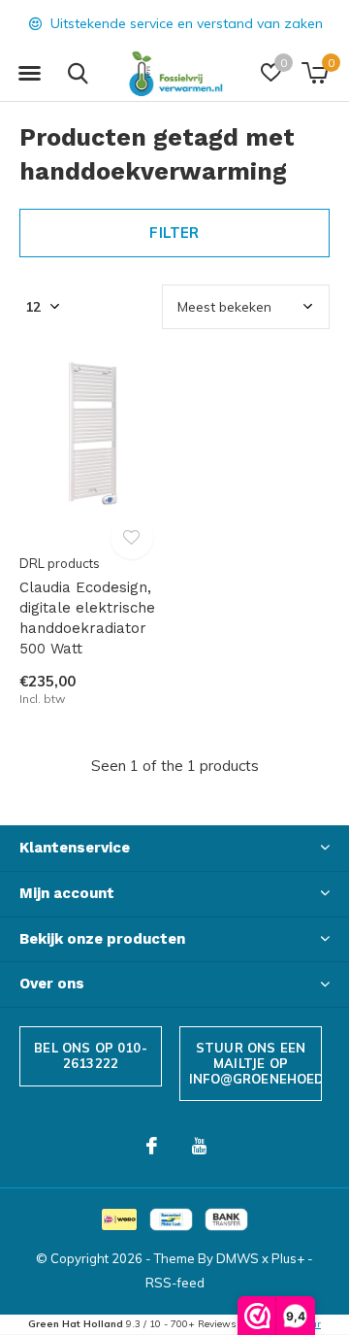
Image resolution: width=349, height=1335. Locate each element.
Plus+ (287, 1258)
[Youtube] (199, 1145)
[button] (29, 74)
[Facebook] (151, 1145)
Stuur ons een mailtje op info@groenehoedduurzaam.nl (255, 1062)
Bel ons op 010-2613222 (90, 1055)
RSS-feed (175, 1282)
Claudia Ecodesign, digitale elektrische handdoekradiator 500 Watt (87, 617)
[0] (314, 72)
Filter (174, 232)
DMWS (237, 1258)
